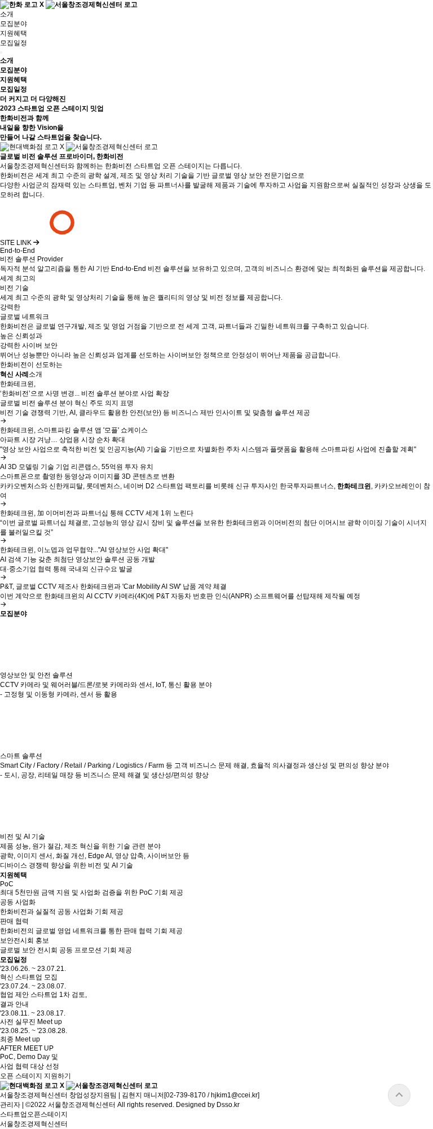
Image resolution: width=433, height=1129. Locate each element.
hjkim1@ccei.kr (234, 1095)
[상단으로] (399, 1095)
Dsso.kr (228, 1105)
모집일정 (13, 43)
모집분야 (13, 24)
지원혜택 (13, 33)
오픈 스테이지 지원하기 (35, 1076)
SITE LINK (16, 243)
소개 (7, 14)
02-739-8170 (186, 1095)
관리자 (10, 1105)
